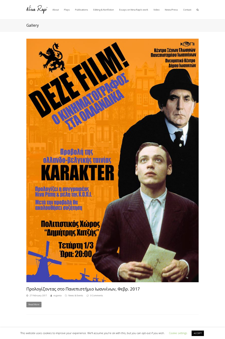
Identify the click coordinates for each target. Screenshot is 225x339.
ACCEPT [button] (198, 333)
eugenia (57, 295)
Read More (33, 304)
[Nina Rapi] (36, 9)
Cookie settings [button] (178, 333)
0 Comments (96, 295)
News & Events (75, 295)
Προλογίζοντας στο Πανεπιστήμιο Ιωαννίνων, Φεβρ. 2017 (83, 289)
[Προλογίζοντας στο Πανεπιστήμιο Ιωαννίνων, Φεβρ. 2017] (112, 160)
